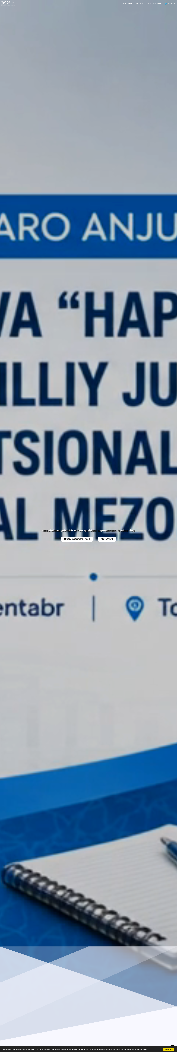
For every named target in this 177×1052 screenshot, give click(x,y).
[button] (133, 3)
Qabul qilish (169, 1049)
